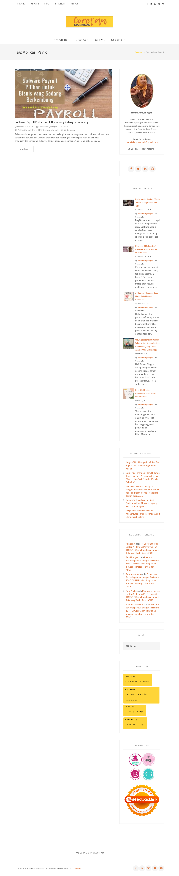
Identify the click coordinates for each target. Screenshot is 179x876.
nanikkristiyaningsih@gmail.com (142, 142)
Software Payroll (50, 130)
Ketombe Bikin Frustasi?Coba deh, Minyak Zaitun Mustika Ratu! (146, 249)
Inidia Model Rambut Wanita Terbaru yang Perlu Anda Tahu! (147, 202)
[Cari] (163, 4)
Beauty (129, 712)
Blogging (128, 676)
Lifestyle (128, 689)
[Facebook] (148, 4)
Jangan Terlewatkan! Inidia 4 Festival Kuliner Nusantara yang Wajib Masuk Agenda (141, 503)
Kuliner (129, 724)
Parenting (130, 700)
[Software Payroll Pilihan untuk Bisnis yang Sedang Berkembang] (63, 93)
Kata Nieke (131, 591)
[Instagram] (159, 4)
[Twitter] (151, 4)
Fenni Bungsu (132, 557)
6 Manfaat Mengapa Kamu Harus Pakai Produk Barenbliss (146, 296)
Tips (140, 724)
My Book (143, 681)
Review (127, 707)
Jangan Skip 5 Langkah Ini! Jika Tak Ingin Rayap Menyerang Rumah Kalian (142, 465)
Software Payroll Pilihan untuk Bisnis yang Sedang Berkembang (51, 122)
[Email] (161, 868)
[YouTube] (155, 868)
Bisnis (65, 126)
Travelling (129, 719)
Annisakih (130, 543)
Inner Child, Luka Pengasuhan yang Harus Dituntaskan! (145, 393)
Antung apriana (133, 574)
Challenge (130, 681)
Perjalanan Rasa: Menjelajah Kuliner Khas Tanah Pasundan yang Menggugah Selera (143, 513)
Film (139, 712)
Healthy (140, 694)
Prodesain (77, 868)
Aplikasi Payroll (24, 130)
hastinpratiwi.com (134, 604)
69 (69, 130)
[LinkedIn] (155, 4)
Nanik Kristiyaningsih (47, 126)
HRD (40, 130)
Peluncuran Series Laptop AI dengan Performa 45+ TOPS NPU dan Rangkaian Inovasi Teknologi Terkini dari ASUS (142, 563)
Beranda (138, 52)
